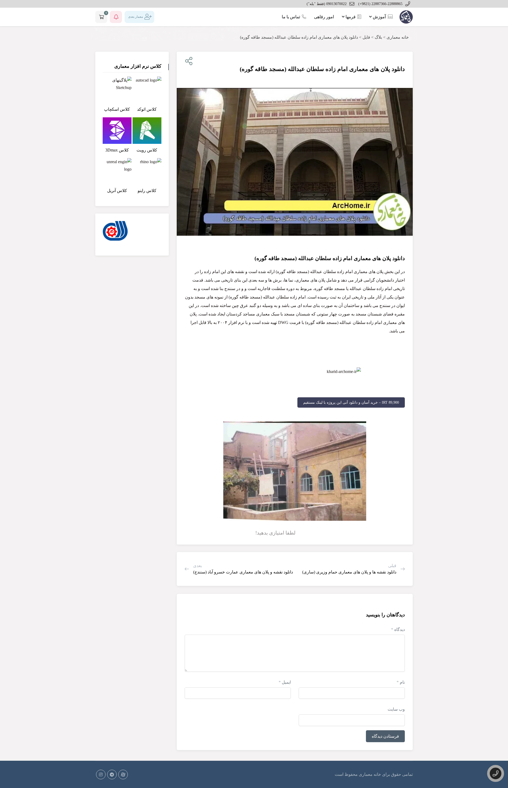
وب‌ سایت (396, 709)
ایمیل (285, 682)
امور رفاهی (324, 17)
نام (401, 682)
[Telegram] (112, 774)
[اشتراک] (187, 61)
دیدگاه (398, 629)
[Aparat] (123, 774)
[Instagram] (101, 774)
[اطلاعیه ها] (116, 17)
